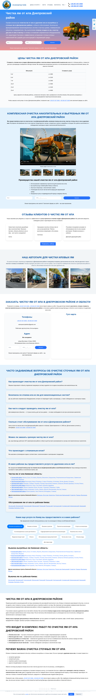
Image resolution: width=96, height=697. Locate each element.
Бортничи (17, 508)
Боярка (25, 489)
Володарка (47, 491)
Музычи (46, 489)
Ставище (53, 491)
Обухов (25, 487)
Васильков (84, 495)
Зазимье (31, 483)
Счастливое (39, 485)
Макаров (21, 479)
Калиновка (31, 489)
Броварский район (17, 483)
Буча (28, 477)
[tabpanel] (48, 565)
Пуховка (42, 483)
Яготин (10, 497)
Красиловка (48, 483)
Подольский (49, 506)
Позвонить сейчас (48, 244)
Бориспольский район (18, 485)
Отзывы (50, 4)
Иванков (45, 485)
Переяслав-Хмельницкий (63, 495)
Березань (39, 495)
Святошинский (57, 506)
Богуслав (45, 495)
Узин (36, 491)
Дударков (51, 485)
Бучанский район (17, 477)
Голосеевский (27, 506)
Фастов (59, 489)
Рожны (81, 483)
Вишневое (45, 477)
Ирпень (25, 477)
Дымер (66, 481)
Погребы (37, 483)
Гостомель (34, 477)
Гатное (36, 489)
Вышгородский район (18, 481)
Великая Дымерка (69, 483)
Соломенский (66, 506)
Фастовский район (17, 489)
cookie (26, 694)
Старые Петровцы (47, 481)
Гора (33, 485)
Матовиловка (52, 489)
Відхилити (78, 694)
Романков (52, 487)
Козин (35, 487)
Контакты (57, 4)
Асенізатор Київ (19, 5)
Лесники (40, 487)
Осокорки (11, 508)
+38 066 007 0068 (76, 6)
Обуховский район (17, 487)
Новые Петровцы (37, 481)
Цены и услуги (35, 4)
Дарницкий (83, 506)
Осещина (71, 481)
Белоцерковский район (19, 491)
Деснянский (12, 506)
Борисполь (29, 485)
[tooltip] (94, 20)
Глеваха (64, 489)
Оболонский (35, 506)
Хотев (22, 508)
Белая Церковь (30, 491)
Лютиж (61, 481)
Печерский (42, 506)
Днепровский (19, 506)
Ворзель (39, 477)
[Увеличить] (28, 171)
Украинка (30, 487)
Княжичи (54, 483)
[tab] (15, 526)
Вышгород (28, 481)
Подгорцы (46, 487)
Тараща (78, 495)
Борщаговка (52, 477)
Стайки (58, 487)
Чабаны (41, 489)
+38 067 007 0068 (76, 4)
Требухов (60, 483)
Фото (44, 4)
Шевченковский (74, 506)
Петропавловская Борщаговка (64, 477)
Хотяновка (56, 481)
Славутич (72, 495)
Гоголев (76, 483)
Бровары (26, 483)
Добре (71, 694)
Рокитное (41, 491)
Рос (63, 4)
